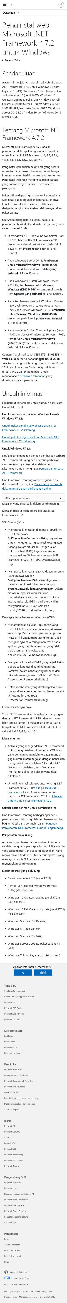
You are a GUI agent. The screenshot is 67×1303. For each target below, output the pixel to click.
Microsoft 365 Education (14, 1086)
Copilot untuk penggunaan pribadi (19, 996)
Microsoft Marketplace (14, 1205)
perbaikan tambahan (32, 376)
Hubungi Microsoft (12, 1291)
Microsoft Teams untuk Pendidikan (19, 1081)
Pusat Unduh (9, 1041)
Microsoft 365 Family (13, 1008)
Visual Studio (10, 1222)
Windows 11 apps (11, 1019)
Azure (6, 1137)
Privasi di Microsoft (12, 1256)
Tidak (43, 972)
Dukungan (9, 12)
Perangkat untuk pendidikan (16, 1075)
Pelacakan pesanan (12, 1053)
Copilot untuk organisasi (14, 990)
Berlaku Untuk (12, 60)
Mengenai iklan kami (28, 1296)
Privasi (25, 1291)
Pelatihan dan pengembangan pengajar (21, 1098)
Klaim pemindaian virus (19, 498)
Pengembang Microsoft (14, 1182)
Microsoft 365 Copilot (13, 1160)
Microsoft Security (12, 1131)
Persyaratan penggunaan (41, 1291)
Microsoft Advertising (13, 1154)
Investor (7, 1261)
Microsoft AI (9, 1126)
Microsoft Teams (11, 1166)
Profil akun (8, 1036)
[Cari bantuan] (12, 5)
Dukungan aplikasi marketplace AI (19, 1194)
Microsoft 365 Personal (14, 1013)
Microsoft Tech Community (16, 1199)
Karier (6, 1239)
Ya (22, 972)
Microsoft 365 (10, 1002)
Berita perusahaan (12, 1250)
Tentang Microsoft (12, 1244)
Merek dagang (10, 1296)
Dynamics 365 (10, 1143)
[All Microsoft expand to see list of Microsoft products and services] (4, 5)
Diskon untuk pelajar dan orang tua (19, 1103)
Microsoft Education (13, 1069)
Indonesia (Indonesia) (19, 1272)
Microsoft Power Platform (15, 1211)
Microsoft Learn (11, 1188)
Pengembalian (10, 1047)
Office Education (11, 1092)
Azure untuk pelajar (12, 1109)
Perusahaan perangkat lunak (16, 1216)
